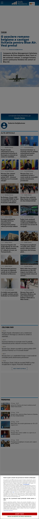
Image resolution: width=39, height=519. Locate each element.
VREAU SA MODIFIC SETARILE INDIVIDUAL (19, 516)
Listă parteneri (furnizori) (8, 510)
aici (13, 491)
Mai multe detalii (26, 484)
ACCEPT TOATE (19, 514)
